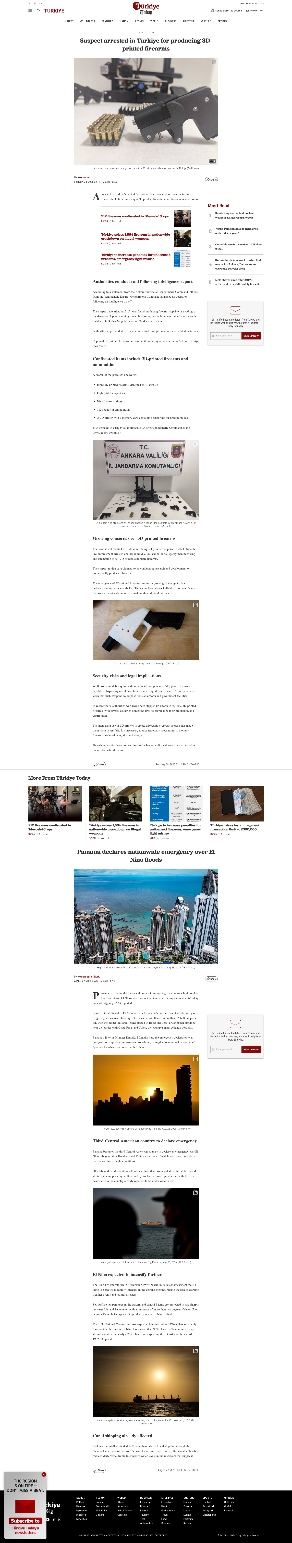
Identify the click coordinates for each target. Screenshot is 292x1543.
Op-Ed (227, 1506)
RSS (151, 1535)
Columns (229, 1502)
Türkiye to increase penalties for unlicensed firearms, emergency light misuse (136, 257)
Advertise (142, 1535)
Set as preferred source (228, 10)
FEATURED (107, 21)
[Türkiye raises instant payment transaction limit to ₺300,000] (237, 803)
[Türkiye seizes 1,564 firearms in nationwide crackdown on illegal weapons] (182, 238)
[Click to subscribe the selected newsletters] (251, 335)
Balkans (100, 1515)
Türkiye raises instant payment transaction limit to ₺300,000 (234, 827)
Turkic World (102, 1506)
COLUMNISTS (87, 21)
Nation (151, 32)
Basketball (208, 1506)
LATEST (69, 21)
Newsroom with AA (89, 976)
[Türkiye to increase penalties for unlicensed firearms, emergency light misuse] (182, 258)
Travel (164, 1515)
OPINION (229, 1498)
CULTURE (206, 21)
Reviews (188, 1523)
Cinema (188, 1506)
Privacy (131, 1535)
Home (140, 32)
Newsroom (84, 177)
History (187, 1502)
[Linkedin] (59, 1519)
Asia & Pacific (124, 1510)
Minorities (81, 1519)
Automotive (146, 1523)
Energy (144, 1510)
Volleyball (208, 1510)
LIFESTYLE (188, 21)
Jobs (123, 1535)
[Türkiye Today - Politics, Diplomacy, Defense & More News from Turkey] (146, 9)
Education (166, 1502)
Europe (100, 1502)
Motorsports (209, 1515)
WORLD (154, 21)
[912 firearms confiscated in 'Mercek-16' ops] (55, 803)
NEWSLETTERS (257, 11)
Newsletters (98, 1535)
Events (187, 1515)
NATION (124, 21)
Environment (168, 1510)
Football (207, 1502)
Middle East (102, 1510)
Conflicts (122, 1515)
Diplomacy (82, 1510)
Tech (142, 1519)
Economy (145, 1502)
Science (165, 1523)
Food (164, 1519)
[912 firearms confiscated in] (182, 218)
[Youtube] (47, 1519)
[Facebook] (54, 1519)
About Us (84, 1535)
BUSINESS (170, 21)
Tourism (144, 1515)
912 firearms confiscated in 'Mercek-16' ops (135, 216)
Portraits (188, 1519)
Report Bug (161, 1535)
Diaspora (81, 1515)
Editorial (228, 1510)
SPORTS (222, 21)
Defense (81, 1506)
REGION (139, 21)
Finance (144, 1506)
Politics (80, 1502)
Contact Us (112, 1535)
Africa (120, 1502)
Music (187, 1510)
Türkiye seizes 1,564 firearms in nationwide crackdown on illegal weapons (135, 236)
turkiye (54, 11)
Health (164, 1506)
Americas (122, 1506)
